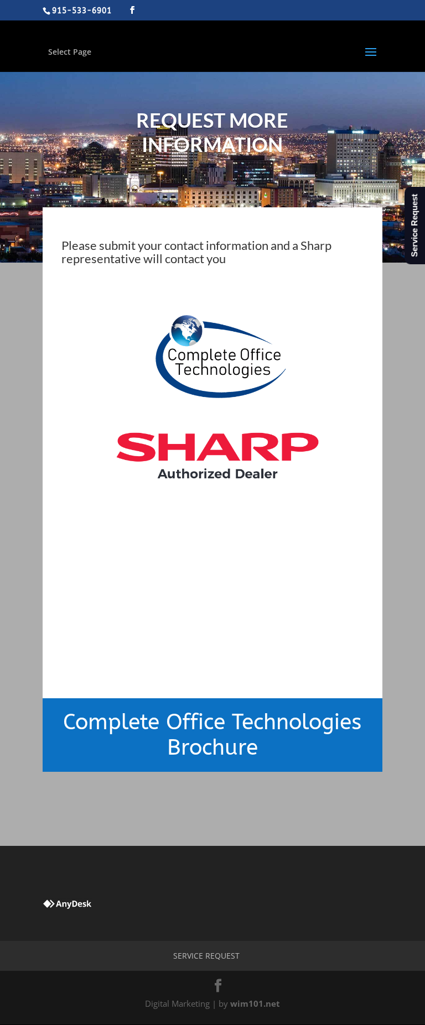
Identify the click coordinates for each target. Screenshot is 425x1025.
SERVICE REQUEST (206, 955)
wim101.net (255, 1003)
